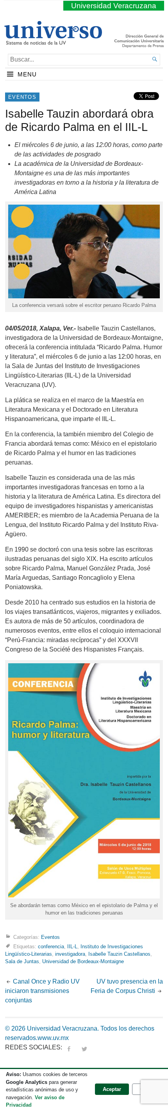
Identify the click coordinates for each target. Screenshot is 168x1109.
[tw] (84, 1047)
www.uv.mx (53, 1038)
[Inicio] (53, 41)
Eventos (22, 97)
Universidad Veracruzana (113, 6)
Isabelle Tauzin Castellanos (119, 954)
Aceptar (112, 1089)
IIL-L (72, 946)
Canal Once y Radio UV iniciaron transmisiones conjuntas (42, 991)
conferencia (51, 946)
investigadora (70, 954)
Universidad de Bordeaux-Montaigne (83, 961)
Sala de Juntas (22, 961)
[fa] (69, 1047)
